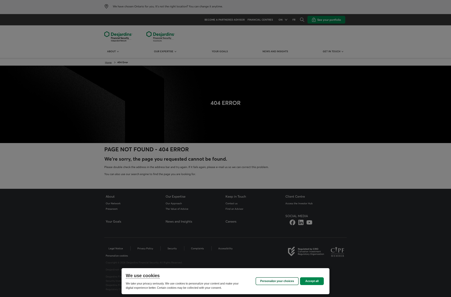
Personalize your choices (277, 281)
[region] (225, 281)
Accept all (312, 281)
